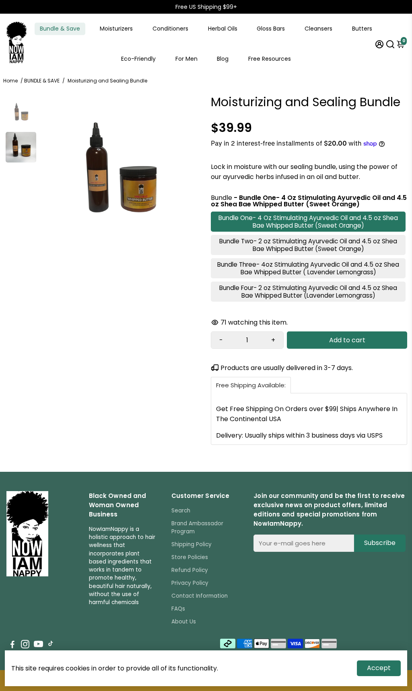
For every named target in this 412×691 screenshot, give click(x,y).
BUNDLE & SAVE (42, 80)
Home (10, 80)
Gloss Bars (271, 29)
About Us (183, 621)
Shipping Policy (191, 544)
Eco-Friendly (138, 59)
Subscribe (380, 542)
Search (180, 510)
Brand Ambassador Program (197, 527)
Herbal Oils (222, 29)
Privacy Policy (189, 583)
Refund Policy (189, 570)
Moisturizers (116, 29)
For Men (186, 59)
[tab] (251, 385)
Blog (223, 59)
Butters (362, 29)
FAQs (178, 609)
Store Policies (189, 557)
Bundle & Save (60, 29)
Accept (379, 667)
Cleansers (318, 29)
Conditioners (170, 29)
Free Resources (269, 59)
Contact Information (199, 596)
